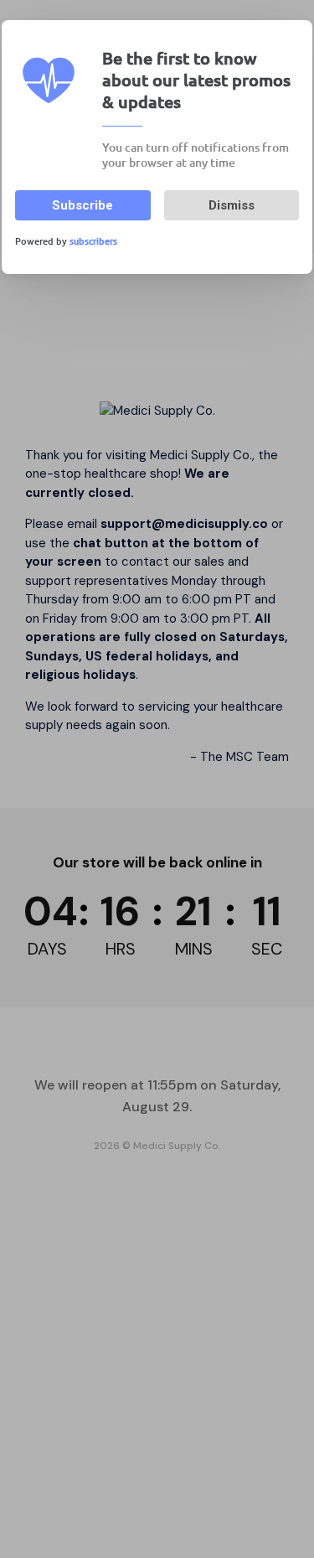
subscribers (93, 241)
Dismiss (231, 205)
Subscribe (82, 205)
